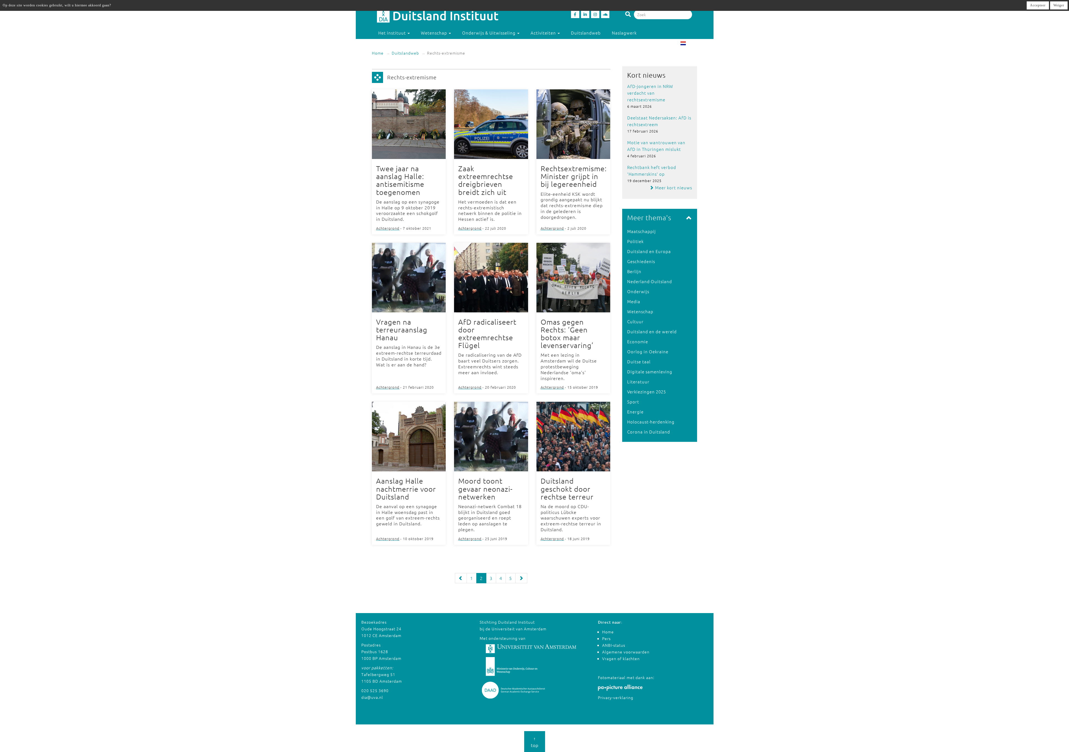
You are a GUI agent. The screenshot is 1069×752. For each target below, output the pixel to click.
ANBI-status (613, 645)
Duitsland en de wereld (652, 331)
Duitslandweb (586, 33)
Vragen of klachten (621, 658)
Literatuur (638, 381)
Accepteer (1038, 5)
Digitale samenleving (649, 371)
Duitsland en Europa (649, 251)
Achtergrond (387, 228)
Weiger (1058, 5)
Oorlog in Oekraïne (647, 351)
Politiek (635, 241)
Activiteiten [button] (544, 33)
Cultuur (635, 321)
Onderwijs (638, 291)
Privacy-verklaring (615, 697)
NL (689, 44)
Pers (606, 638)
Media (633, 301)
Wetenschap (640, 311)
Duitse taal (639, 361)
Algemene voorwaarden (625, 652)
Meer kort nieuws (673, 187)
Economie (637, 341)
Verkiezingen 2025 (646, 392)
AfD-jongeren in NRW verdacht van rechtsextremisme (650, 92)
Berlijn (634, 271)
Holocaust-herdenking (651, 422)
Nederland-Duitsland (649, 281)
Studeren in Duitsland (401, 44)
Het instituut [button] (392, 33)
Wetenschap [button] (434, 33)
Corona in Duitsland (648, 432)
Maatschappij (641, 231)
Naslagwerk (624, 33)
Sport (633, 402)
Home (378, 53)
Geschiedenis (641, 261)
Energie (635, 412)
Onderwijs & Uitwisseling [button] (489, 33)
